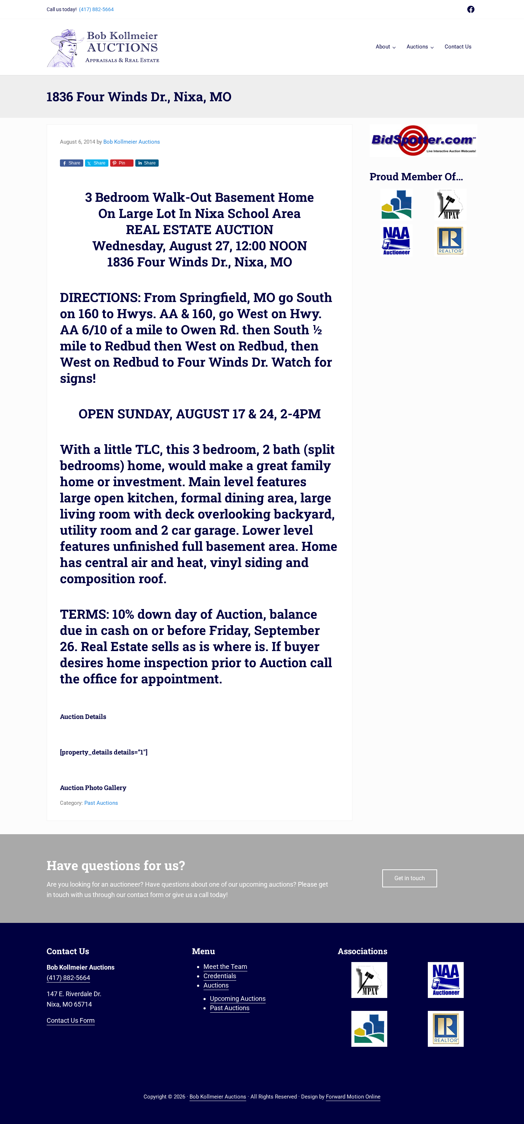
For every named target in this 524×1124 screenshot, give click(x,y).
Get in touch (409, 878)
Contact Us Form (71, 1020)
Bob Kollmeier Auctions (218, 1096)
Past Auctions (101, 803)
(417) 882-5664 (96, 9)
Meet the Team (225, 966)
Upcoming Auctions (238, 998)
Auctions (216, 985)
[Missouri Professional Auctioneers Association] (450, 205)
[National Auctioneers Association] (396, 240)
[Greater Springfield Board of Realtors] (396, 205)
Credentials (219, 976)
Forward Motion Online (353, 1096)
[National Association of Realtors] (450, 240)
